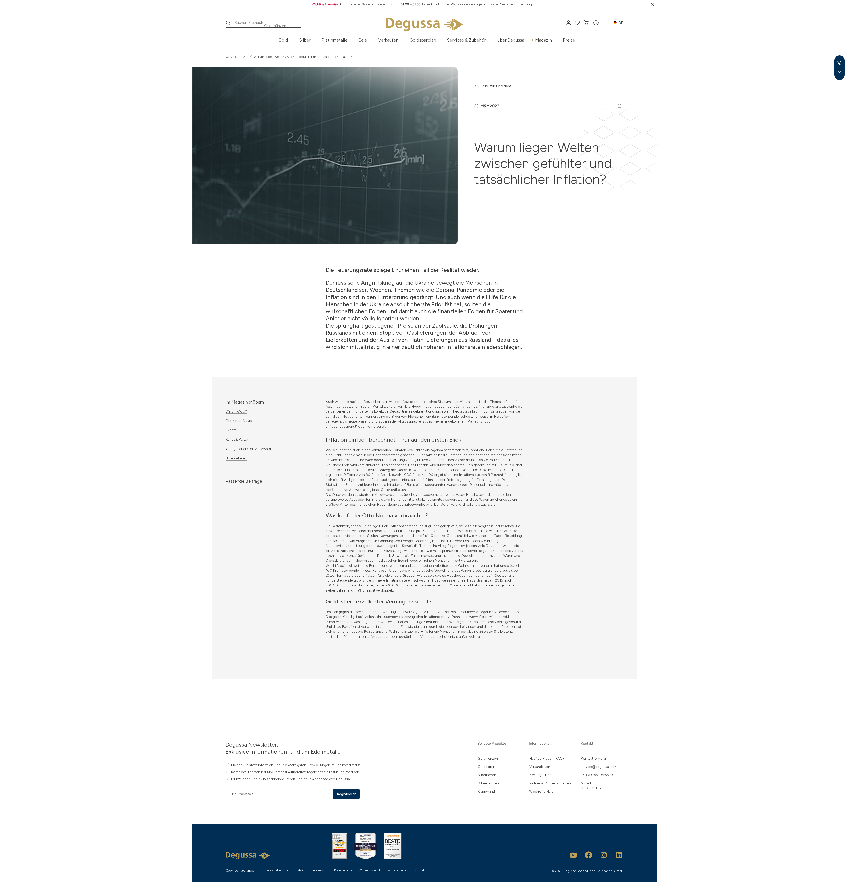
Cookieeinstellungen (241, 870)
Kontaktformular (593, 758)
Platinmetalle (335, 40)
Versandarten (539, 767)
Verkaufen (388, 40)
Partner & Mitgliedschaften (550, 783)
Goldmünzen (488, 758)
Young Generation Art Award (248, 449)
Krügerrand (486, 791)
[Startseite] (227, 56)
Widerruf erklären (542, 791)
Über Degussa (510, 40)
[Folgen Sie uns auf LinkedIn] (619, 855)
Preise (569, 40)
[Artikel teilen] (619, 106)
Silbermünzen (488, 783)
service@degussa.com (599, 767)
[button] (595, 22)
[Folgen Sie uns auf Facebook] (588, 855)
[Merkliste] (577, 22)
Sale (363, 40)
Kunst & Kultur (237, 439)
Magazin (543, 40)
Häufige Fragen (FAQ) (546, 758)
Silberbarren (487, 775)
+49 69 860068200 (597, 775)
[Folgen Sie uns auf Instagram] (603, 855)
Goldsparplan (422, 40)
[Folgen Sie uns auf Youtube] (573, 855)
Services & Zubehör (466, 40)
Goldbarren (486, 767)
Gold (283, 40)
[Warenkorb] (586, 22)
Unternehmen (236, 458)
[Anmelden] (568, 22)
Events (231, 430)
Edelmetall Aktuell (239, 421)
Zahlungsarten (540, 775)
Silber (305, 40)
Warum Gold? (236, 411)
